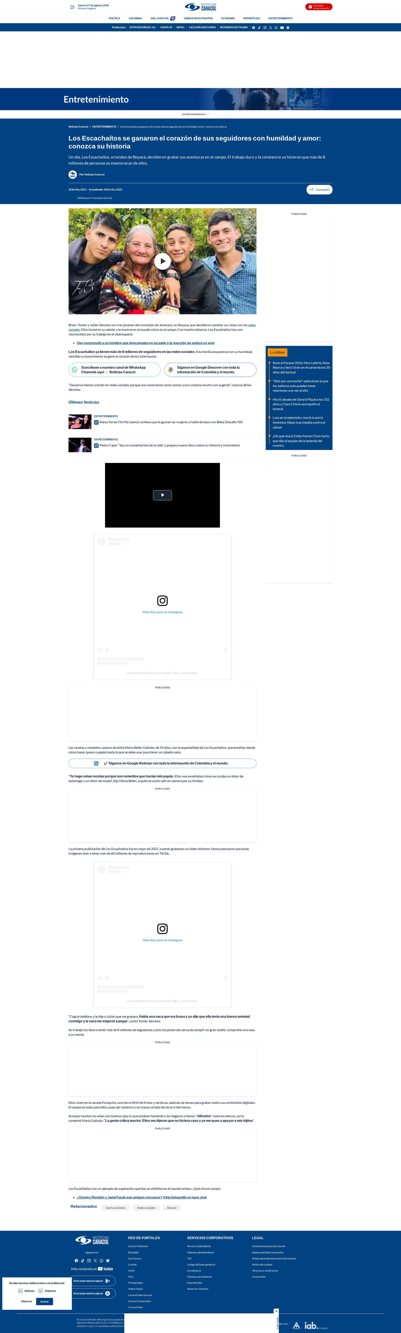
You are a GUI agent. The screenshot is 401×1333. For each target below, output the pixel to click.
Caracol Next (135, 1307)
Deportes (50, 1290)
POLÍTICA (114, 18)
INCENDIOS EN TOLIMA (234, 27)
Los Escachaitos (115, 1207)
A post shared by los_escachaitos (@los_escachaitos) (162, 673)
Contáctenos (194, 1270)
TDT (189, 1258)
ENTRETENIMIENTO (280, 18)
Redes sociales (146, 1207)
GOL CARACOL (160, 18)
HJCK (131, 1270)
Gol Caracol (134, 1258)
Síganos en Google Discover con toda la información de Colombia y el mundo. (208, 369)
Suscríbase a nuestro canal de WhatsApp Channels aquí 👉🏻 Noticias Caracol (113, 369)
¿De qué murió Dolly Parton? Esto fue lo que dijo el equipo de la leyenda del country (301, 440)
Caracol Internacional (140, 1295)
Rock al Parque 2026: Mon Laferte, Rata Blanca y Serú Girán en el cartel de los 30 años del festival (301, 367)
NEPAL (180, 27)
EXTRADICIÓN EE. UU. (142, 27)
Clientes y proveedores (199, 1276)
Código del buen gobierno (201, 1264)
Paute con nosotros (197, 1289)
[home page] (200, 7)
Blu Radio (133, 1252)
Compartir (319, 189)
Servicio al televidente (199, 1246)
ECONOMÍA (228, 18)
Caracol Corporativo (139, 1301)
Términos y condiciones (265, 1270)
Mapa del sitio (194, 1282)
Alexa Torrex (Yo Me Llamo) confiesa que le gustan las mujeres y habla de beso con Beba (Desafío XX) (171, 422)
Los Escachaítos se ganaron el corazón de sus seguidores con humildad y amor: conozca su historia (173, 126)
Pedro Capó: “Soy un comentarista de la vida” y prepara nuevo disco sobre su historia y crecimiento (170, 445)
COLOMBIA (135, 18)
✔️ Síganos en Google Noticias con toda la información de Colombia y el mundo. (166, 763)
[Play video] (162, 261)
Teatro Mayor (135, 1289)
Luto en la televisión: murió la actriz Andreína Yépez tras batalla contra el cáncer (299, 422)
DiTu (130, 1276)
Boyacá (171, 1207)
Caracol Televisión (138, 1246)
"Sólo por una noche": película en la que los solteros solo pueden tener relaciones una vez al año (300, 385)
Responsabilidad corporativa (268, 1252)
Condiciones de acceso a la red (268, 1246)
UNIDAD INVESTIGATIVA (198, 18)
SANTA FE (166, 27)
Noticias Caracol (78, 126)
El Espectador (135, 1282)
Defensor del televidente (200, 1252)
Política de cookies (262, 1264)
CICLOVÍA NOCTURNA (202, 27)
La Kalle (132, 1264)
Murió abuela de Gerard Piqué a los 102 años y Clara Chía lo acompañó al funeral (301, 404)
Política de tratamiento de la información (274, 1258)
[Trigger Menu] (72, 7)
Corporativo (259, 1276)
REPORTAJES (251, 18)
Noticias (29, 1290)
